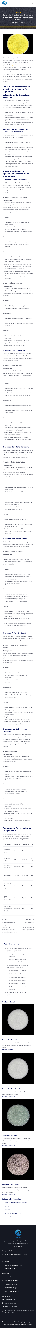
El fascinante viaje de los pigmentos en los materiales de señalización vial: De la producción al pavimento (9, 926)
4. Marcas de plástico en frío (17, 980)
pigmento (14, 65)
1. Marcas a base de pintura (17, 971)
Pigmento (18, 12)
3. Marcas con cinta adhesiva (17, 977)
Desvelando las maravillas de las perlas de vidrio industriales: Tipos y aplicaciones (27, 924)
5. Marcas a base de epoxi (17, 983)
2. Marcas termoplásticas (16, 974)
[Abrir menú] (32, 3)
